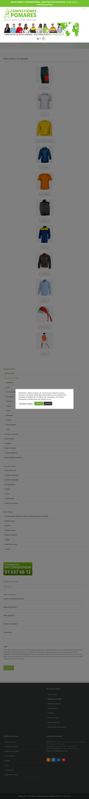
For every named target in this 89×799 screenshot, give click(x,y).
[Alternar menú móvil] (84, 9)
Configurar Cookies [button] (26, 404)
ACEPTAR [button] (39, 404)
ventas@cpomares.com (44, 4)
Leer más (48, 404)
